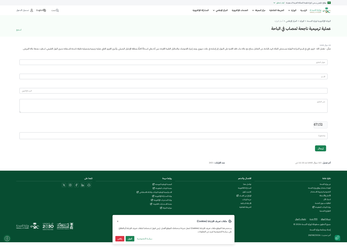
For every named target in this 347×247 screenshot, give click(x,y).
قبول (130, 238)
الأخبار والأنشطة (325, 195)
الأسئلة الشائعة (246, 203)
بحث (53, 10)
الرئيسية (303, 10)
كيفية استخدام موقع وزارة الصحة (319, 188)
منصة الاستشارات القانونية (162, 204)
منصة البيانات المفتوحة (163, 188)
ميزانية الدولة (167, 208)
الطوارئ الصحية (325, 211)
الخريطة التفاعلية (276, 10)
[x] (64, 185)
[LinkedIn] (82, 185)
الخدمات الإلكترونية (240, 10)
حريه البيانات (246, 199)
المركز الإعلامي (291, 21)
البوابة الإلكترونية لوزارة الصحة (319, 21)
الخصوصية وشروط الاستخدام (320, 191)
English (39, 10)
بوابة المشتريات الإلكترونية (163, 200)
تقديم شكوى (246, 191)
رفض (120, 238)
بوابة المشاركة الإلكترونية (163, 196)
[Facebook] (76, 185)
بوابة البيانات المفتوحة (323, 207)
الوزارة (302, 21)
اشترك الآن (327, 199)
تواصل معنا (247, 184)
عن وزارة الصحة (325, 184)
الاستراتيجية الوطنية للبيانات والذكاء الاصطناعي (155, 192)
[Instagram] (70, 185)
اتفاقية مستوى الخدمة (323, 203)
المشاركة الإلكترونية (201, 10)
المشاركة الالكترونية (244, 188)
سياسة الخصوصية (144, 238)
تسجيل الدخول (22, 10)
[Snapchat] (89, 185)
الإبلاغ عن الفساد (245, 195)
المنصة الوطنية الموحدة (163, 184)
